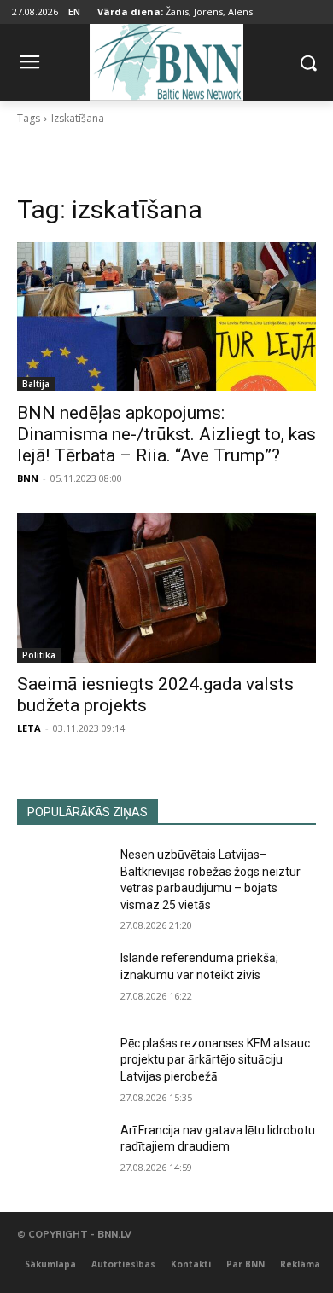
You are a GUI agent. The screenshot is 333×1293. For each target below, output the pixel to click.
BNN (27, 478)
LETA (29, 728)
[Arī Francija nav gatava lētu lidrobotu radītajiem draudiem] (62, 1154)
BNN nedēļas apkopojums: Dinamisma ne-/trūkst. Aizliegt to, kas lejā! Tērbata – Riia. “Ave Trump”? (166, 434)
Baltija (36, 384)
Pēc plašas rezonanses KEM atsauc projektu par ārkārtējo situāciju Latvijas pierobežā (215, 1059)
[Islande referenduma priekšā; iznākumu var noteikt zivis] (62, 981)
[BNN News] (166, 59)
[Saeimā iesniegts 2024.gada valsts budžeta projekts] (166, 588)
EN (74, 11)
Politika (39, 655)
